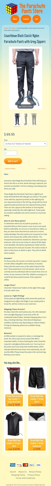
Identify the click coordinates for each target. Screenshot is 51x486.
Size (5, 140)
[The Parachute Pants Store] (25, 13)
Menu (15, 19)
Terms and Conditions (25, 478)
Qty (5, 149)
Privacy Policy (34, 475)
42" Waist (12, 28)
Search (13, 471)
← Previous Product (9, 168)
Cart (36, 19)
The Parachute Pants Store (25, 485)
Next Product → (42, 168)
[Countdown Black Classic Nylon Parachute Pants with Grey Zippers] (17, 120)
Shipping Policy (18, 475)
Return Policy (35, 471)
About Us (22, 471)
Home (6, 28)
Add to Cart (13, 161)
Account (26, 19)
